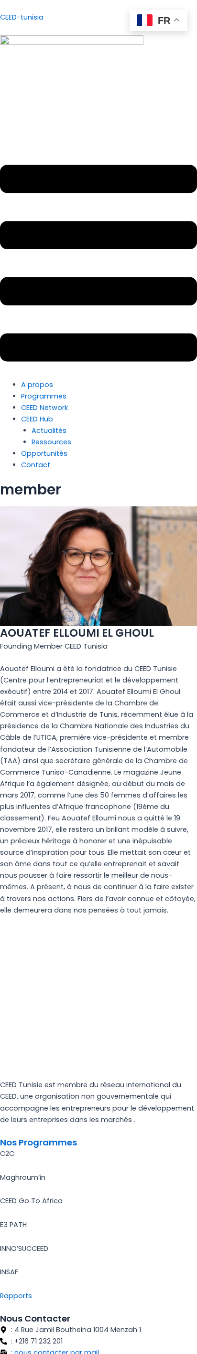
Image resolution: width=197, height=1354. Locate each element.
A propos (37, 384)
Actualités (49, 430)
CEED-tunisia (22, 17)
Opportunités (44, 453)
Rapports (16, 1296)
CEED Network (44, 407)
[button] (98, 265)
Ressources (51, 442)
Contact (35, 465)
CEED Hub (37, 419)
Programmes (43, 396)
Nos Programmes (38, 1142)
